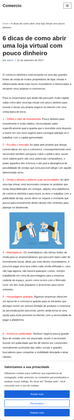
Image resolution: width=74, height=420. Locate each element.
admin (10, 60)
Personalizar (37, 403)
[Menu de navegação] (67, 6)
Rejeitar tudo (37, 412)
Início (5, 23)
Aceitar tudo (37, 394)
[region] (37, 390)
